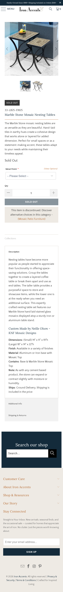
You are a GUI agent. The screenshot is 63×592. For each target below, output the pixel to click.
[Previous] (7, 49)
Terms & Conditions (26, 580)
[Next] (55, 49)
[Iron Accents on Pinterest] (40, 566)
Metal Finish (11, 169)
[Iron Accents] (31, 9)
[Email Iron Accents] (22, 566)
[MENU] (2, 9)
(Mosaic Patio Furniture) (31, 218)
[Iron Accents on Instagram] (34, 566)
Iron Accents (20, 576)
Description (14, 252)
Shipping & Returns (17, 415)
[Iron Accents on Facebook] (28, 566)
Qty (6, 186)
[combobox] (31, 453)
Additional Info (15, 404)
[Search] (50, 9)
